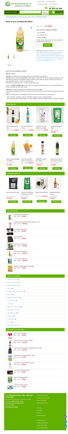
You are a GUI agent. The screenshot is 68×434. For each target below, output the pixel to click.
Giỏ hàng (39, 408)
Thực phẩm (11, 319)
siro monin (39, 59)
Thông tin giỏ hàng (42, 425)
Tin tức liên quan (41, 415)
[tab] (9, 65)
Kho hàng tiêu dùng (11, 16)
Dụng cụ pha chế (12, 285)
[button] (31, 27)
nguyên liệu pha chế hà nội (47, 52)
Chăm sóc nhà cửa (12, 282)
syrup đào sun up (48, 60)
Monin (9, 294)
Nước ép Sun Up (48, 57)
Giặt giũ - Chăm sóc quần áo (15, 291)
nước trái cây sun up (58, 57)
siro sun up (53, 59)
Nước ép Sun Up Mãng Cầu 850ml (37, 16)
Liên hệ (39, 413)
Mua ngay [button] (13, 135)
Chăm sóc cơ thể (12, 279)
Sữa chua (10, 316)
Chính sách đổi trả (53, 4)
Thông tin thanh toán (50, 1)
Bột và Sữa (12, 300)
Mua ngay (48, 45)
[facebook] (53, 12)
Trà (10, 303)
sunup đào (60, 59)
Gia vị (9, 288)
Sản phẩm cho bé (12, 309)
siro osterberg (46, 59)
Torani (9, 322)
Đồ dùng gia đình (12, 325)
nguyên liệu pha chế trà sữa (47, 55)
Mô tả (9, 65)
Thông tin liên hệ (40, 1)
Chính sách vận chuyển (42, 4)
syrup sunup (39, 60)
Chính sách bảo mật (42, 403)
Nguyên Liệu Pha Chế (13, 297)
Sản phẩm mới (22, 16)
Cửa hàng (39, 410)
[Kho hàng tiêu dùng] (18, 4)
